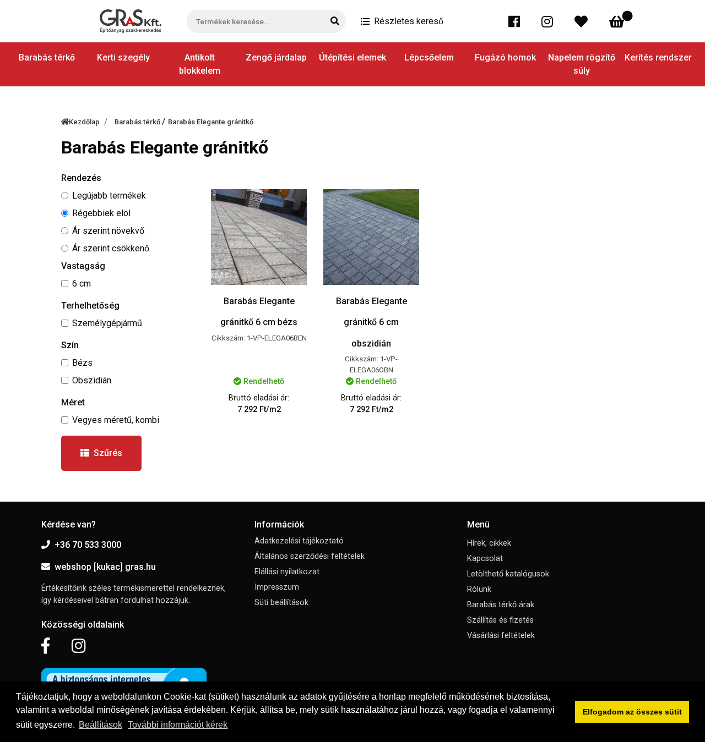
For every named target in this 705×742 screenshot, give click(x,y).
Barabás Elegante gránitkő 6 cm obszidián (371, 322)
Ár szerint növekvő (108, 231)
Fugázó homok (505, 57)
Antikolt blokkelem (199, 64)
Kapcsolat (485, 558)
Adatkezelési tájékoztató (299, 541)
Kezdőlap (84, 122)
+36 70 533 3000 (88, 545)
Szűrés (108, 453)
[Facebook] (516, 21)
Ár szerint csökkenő (110, 248)
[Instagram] (549, 21)
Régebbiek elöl (101, 213)
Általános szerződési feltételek (309, 556)
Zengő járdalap (276, 57)
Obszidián (91, 380)
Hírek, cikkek (489, 543)
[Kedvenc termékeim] (583, 21)
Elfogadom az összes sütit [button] (632, 711)
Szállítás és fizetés (500, 620)
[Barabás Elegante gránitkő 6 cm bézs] (259, 237)
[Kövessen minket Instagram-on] (79, 646)
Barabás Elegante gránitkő (210, 122)
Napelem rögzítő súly (581, 64)
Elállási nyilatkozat (286, 571)
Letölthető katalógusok (508, 574)
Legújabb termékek (109, 195)
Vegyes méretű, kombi (115, 420)
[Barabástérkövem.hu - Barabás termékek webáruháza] (130, 21)
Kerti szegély (123, 57)
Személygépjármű (107, 323)
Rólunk (479, 589)
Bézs (82, 363)
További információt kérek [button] (177, 724)
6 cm (81, 283)
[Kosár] (618, 21)
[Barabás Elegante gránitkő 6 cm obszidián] (371, 237)
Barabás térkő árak (500, 604)
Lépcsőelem (429, 57)
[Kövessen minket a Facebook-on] (45, 646)
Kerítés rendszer (658, 57)
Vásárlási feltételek (501, 635)
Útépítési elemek (352, 57)
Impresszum (276, 587)
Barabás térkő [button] (47, 57)
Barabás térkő (138, 122)
